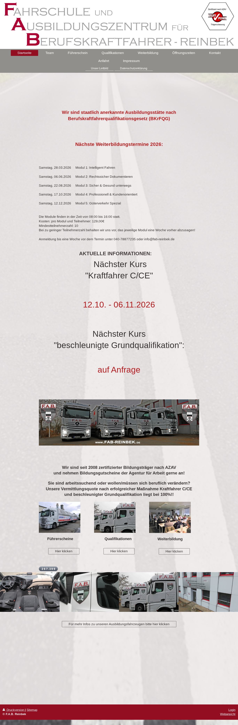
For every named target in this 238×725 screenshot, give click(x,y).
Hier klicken (63, 551)
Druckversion (15, 710)
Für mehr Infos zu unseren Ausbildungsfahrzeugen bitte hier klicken (119, 624)
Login (231, 710)
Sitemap (32, 710)
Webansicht (227, 714)
